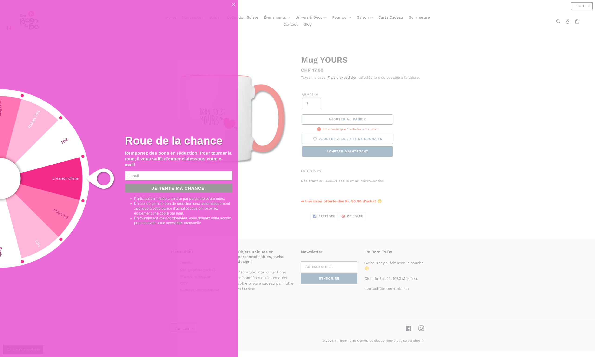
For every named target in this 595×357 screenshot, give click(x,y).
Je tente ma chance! (178, 188)
